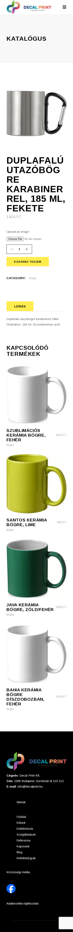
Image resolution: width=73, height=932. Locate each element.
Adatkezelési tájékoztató (22, 903)
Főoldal (21, 816)
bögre (33, 278)
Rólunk (21, 822)
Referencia (23, 840)
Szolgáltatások (26, 834)
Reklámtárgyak (26, 858)
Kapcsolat (23, 846)
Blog (19, 852)
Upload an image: (18, 231)
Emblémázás (25, 828)
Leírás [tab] (20, 306)
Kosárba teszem (27, 261)
